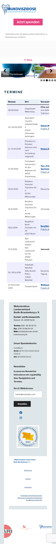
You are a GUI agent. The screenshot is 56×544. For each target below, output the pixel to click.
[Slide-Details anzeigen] (28, 71)
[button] (28, 22)
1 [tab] (41, 80)
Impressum (28, 487)
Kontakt (28, 479)
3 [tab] (47, 80)
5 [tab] (52, 80)
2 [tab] (44, 80)
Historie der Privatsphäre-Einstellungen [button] (30, 498)
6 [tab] (55, 80)
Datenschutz (28, 470)
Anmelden (22, 404)
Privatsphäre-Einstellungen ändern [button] (31, 495)
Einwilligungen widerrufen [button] (34, 500)
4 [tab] (50, 80)
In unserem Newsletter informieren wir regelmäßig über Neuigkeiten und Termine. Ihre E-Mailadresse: (27, 379)
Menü (29, 60)
